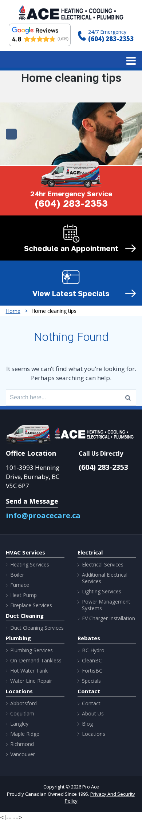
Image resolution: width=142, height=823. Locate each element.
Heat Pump (23, 595)
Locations (93, 734)
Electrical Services (102, 564)
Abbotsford (23, 703)
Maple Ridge (24, 734)
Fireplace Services (31, 605)
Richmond (22, 744)
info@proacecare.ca (43, 515)
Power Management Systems (106, 605)
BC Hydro (93, 650)
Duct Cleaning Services (37, 628)
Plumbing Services (31, 650)
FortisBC (92, 670)
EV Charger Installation (108, 618)
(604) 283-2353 (111, 39)
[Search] (128, 398)
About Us (93, 713)
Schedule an (71, 248)
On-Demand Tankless (36, 660)
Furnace (19, 585)
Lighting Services (101, 591)
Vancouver (22, 754)
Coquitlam (22, 713)
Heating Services (29, 564)
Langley (19, 724)
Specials (91, 681)
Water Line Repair (31, 681)
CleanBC (92, 660)
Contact (91, 703)
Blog (87, 724)
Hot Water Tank (29, 670)
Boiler (17, 575)
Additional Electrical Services (104, 578)
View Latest (71, 293)
